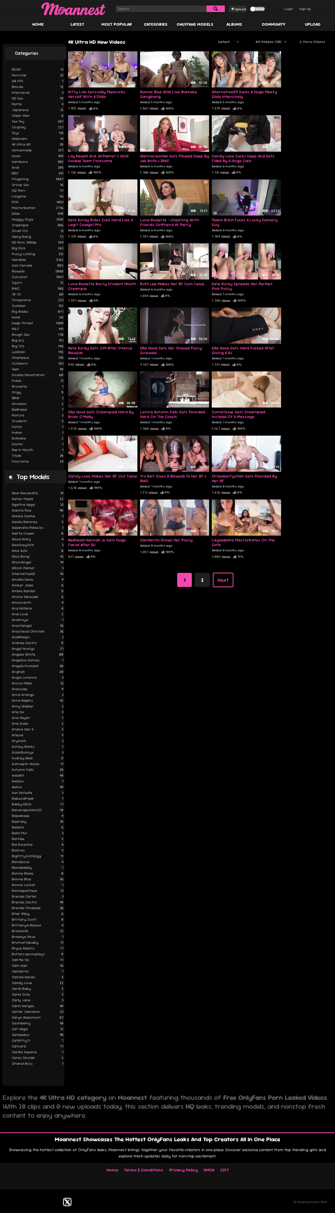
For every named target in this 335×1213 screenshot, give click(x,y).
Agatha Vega (37, 504)
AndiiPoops (37, 637)
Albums (234, 24)
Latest (77, 24)
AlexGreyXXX (37, 544)
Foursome (37, 461)
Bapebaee (37, 815)
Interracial (37, 92)
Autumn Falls (37, 769)
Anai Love (37, 614)
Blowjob (37, 271)
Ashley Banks (37, 746)
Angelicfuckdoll (37, 665)
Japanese (37, 109)
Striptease (37, 357)
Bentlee (37, 838)
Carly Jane (37, 1000)
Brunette (37, 386)
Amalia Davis (37, 579)
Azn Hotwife (37, 792)
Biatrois (37, 850)
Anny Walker (37, 706)
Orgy (37, 392)
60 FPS (37, 81)
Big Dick (37, 248)
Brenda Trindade (37, 907)
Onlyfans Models (195, 24)
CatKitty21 (37, 1040)
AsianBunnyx (37, 752)
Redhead (37, 409)
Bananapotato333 (37, 810)
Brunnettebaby (37, 942)
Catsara (37, 1046)
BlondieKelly (37, 867)
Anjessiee (37, 689)
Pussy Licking (37, 253)
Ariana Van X (37, 729)
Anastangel (37, 625)
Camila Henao (37, 977)
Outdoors (37, 363)
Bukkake (37, 438)
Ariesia (37, 735)
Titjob (37, 455)
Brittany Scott (37, 919)
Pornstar (37, 75)
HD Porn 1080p (37, 242)
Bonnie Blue (37, 879)
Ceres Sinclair (37, 1057)
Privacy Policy (183, 1170)
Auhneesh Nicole (37, 763)
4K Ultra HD (37, 144)
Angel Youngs (37, 648)
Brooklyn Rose (37, 936)
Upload (240, 9)
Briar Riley (37, 913)
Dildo (37, 213)
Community (273, 24)
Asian (37, 155)
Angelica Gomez (37, 660)
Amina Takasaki (37, 596)
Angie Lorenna (37, 677)
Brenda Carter (37, 896)
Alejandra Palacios (37, 527)
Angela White (37, 654)
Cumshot (37, 277)
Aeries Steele (37, 498)
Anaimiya (37, 619)
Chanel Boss (37, 1063)
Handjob (37, 259)
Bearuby (37, 821)
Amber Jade (37, 585)
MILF (37, 328)
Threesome (37, 300)
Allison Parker (37, 568)
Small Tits (37, 230)
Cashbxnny (37, 1023)
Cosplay (37, 127)
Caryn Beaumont (37, 1017)
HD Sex (37, 98)
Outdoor (37, 305)
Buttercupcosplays (37, 954)
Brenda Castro (37, 902)
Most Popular (116, 24)
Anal (37, 167)
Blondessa (37, 861)
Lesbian (37, 351)
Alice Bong (37, 556)
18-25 (37, 294)
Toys (37, 132)
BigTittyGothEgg (37, 856)
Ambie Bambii (37, 591)
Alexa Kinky (37, 539)
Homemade (37, 150)
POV (37, 202)
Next (223, 580)
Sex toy (37, 121)
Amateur (37, 403)
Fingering (37, 179)
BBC (37, 173)
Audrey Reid (37, 758)
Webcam (37, 138)
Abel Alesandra (37, 493)
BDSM (37, 69)
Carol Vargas (37, 1005)
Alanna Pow (37, 510)
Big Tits (37, 346)
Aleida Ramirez (37, 521)
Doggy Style (37, 219)
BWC (37, 288)
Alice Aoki (37, 550)
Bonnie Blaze (37, 873)
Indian (37, 432)
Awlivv (37, 786)
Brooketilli (37, 931)
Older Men (37, 115)
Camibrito (37, 971)
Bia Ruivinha (37, 844)
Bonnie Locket (37, 884)
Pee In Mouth (37, 449)
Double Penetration (37, 374)
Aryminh (37, 740)
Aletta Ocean (37, 533)
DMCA (209, 1170)
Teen (37, 369)
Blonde (37, 86)
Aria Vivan (37, 723)
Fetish (37, 426)
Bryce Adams (37, 948)
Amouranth (37, 602)
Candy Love (37, 982)
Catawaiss (37, 1034)
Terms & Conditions (143, 1170)
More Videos (312, 42)
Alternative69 (37, 573)
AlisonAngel (37, 562)
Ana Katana (37, 608)
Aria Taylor (37, 717)
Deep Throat (37, 323)
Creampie (37, 225)
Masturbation (37, 207)
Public (37, 380)
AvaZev (37, 781)
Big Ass (37, 340)
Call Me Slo (37, 959)
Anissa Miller (37, 683)
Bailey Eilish (37, 804)
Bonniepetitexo (37, 890)
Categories (156, 24)
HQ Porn (37, 190)
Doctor (37, 444)
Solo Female (37, 265)
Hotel (37, 317)
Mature (37, 415)
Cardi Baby (37, 988)
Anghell (37, 671)
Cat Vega (37, 1029)
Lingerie (37, 196)
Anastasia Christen (37, 631)
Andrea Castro (37, 642)
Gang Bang (37, 236)
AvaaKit (37, 775)
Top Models (33, 476)
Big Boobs (37, 311)
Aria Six (37, 712)
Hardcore (37, 161)
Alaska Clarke (37, 516)
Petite (37, 104)
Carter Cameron (37, 1011)
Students (37, 421)
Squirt (37, 282)
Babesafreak (37, 798)
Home (38, 24)
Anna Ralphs (37, 700)
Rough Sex (37, 334)
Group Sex (37, 184)
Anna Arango (37, 694)
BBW (37, 398)
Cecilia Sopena (37, 1052)
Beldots (37, 827)
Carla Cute (37, 994)
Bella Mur (37, 833)
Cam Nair (37, 965)
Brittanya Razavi (37, 925)
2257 (224, 1170)
